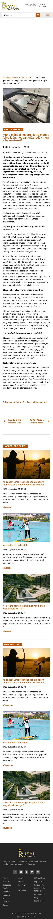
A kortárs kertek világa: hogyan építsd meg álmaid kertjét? (24, 607)
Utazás (21, 881)
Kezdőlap (7, 77)
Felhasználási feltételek (39, 889)
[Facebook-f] (15, 872)
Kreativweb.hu (30, 917)
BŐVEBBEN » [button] (7, 507)
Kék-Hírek (25, 77)
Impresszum (39, 881)
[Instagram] (27, 872)
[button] (48, 15)
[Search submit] (38, 15)
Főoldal (5, 878)
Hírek (15, 77)
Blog (36, 897)
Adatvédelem (39, 894)
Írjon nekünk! (39, 901)
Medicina (6, 895)
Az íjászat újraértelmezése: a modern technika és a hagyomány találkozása (23, 483)
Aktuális (6, 881)
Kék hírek (22, 885)
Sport (5, 898)
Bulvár (5, 905)
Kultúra (5, 888)
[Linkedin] (21, 872)
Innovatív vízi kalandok (15, 545)
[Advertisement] (26, 48)
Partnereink (39, 885)
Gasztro (6, 901)
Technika (6, 891)
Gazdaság (7, 885)
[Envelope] (38, 872)
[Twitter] (32, 872)
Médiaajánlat (39, 878)
